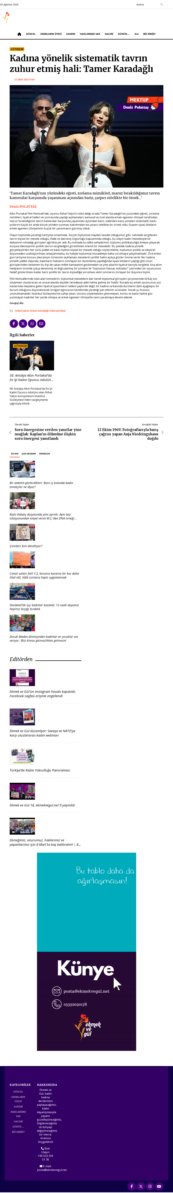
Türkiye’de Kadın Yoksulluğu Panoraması (40, 770)
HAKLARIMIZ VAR (90, 33)
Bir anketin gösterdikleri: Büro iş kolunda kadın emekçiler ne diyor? (41, 485)
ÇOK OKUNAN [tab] (29, 453)
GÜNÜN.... (124, 33)
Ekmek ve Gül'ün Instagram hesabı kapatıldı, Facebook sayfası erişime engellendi (43, 693)
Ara (136, 33)
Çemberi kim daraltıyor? (26, 546)
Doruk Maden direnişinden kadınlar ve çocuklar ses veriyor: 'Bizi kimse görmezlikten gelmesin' (44, 639)
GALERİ (109, 33)
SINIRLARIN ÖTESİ (50, 33)
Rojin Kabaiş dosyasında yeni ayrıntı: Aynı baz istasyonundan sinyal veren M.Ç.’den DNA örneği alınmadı (42, 518)
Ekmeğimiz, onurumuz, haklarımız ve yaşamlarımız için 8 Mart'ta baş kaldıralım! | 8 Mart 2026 (44, 844)
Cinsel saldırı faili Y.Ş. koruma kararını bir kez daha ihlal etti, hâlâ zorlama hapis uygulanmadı (44, 575)
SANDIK (70, 33)
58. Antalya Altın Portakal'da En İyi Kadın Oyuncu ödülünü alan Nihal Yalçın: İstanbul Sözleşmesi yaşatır (31, 377)
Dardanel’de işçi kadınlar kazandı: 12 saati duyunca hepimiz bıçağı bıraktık (44, 607)
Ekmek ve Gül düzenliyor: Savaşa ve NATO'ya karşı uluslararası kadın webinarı (42, 733)
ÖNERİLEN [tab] (44, 453)
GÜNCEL (31, 33)
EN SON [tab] (14, 453)
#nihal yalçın (22, 310)
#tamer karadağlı (39, 310)
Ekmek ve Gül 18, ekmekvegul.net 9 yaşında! (42, 805)
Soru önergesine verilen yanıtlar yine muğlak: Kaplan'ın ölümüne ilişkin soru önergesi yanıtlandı (48, 434)
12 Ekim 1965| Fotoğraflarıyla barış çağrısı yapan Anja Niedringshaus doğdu (128, 434)
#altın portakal (57, 310)
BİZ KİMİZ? (149, 33)
